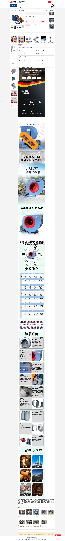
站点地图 (29, 539)
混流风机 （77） (13, 51)
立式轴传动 (32, 531)
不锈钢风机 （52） (13, 50)
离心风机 (30, 8)
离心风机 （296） (13, 47)
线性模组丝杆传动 (44, 531)
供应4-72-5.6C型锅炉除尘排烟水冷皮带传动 (33, 537)
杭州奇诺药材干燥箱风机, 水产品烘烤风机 (53, 16)
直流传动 (19, 531)
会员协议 (36, 539)
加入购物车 (32, 24)
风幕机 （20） (12, 54)
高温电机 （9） (12, 49)
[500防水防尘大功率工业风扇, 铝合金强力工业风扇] (14, 99)
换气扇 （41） (12, 55)
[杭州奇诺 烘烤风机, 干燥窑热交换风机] (51, 20)
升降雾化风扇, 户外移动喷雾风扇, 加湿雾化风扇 (52, 42)
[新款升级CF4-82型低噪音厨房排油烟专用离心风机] (14, 78)
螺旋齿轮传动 (36, 531)
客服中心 (26, 539)
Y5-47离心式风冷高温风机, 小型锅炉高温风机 (44, 42)
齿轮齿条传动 (25, 531)
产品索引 (12, 105)
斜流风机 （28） (13, 52)
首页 (26, 8)
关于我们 (19, 539)
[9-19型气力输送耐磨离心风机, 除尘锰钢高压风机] (14, 85)
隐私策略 (32, 539)
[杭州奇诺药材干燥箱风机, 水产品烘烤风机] (51, 13)
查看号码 (42, 21)
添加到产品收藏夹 (12, 106)
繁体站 (42, 539)
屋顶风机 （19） (13, 53)
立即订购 (36, 24)
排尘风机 (47, 531)
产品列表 (28, 8)
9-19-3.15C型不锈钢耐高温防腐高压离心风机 (22, 42)
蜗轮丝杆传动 (39, 531)
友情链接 (45, 539)
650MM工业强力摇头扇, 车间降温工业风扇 (37, 42)
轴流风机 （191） (13, 46)
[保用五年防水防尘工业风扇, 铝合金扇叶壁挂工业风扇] (14, 92)
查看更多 (14, 56)
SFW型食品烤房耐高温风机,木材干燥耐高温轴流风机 (31, 42)
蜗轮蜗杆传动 (22, 531)
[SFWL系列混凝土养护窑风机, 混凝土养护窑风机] (51, 26)
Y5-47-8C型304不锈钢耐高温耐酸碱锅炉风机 (15, 42)
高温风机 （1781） (13, 48)
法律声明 (39, 539)
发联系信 (28, 24)
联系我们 (23, 539)
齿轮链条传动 (29, 531)
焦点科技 (33, 540)
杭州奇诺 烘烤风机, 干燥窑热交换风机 (53, 22)
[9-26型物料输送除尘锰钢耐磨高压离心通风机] (14, 71)
